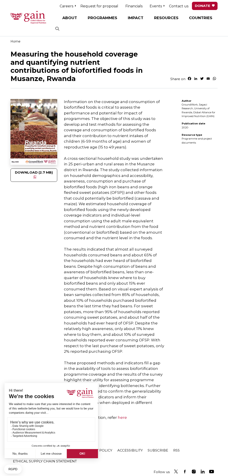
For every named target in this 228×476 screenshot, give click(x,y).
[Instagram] (193, 471)
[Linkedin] (202, 471)
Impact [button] (135, 18)
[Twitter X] (175, 471)
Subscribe (158, 450)
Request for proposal (99, 6)
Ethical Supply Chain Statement (45, 461)
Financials (133, 6)
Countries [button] (200, 18)
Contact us (178, 6)
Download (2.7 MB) (34, 172)
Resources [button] (166, 18)
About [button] (69, 18)
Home (15, 41)
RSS (176, 450)
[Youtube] (211, 471)
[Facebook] (184, 471)
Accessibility (130, 450)
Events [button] (156, 6)
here (122, 417)
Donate (202, 6)
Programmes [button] (102, 18)
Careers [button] (66, 6)
